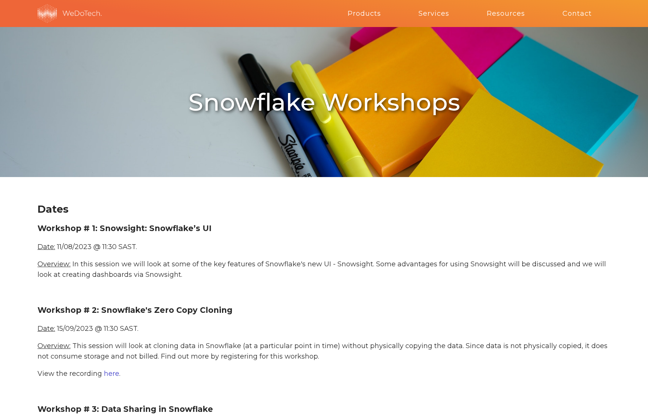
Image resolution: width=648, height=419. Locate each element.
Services (433, 13)
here (111, 373)
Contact (577, 13)
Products (364, 13)
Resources (506, 13)
